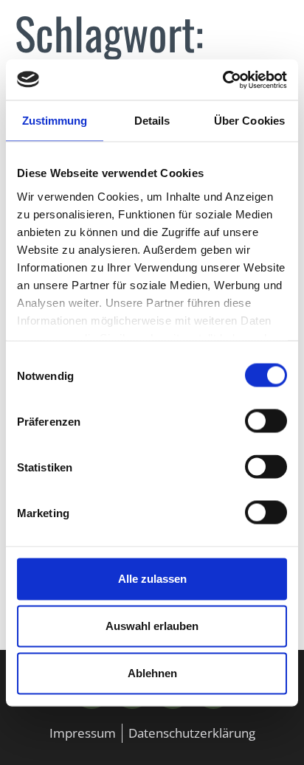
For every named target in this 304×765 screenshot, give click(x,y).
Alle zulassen (152, 578)
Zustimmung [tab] (55, 120)
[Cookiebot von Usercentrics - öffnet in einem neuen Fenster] (222, 79)
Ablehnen (152, 673)
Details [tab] (152, 120)
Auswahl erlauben (152, 626)
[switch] (266, 421)
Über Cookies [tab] (249, 120)
